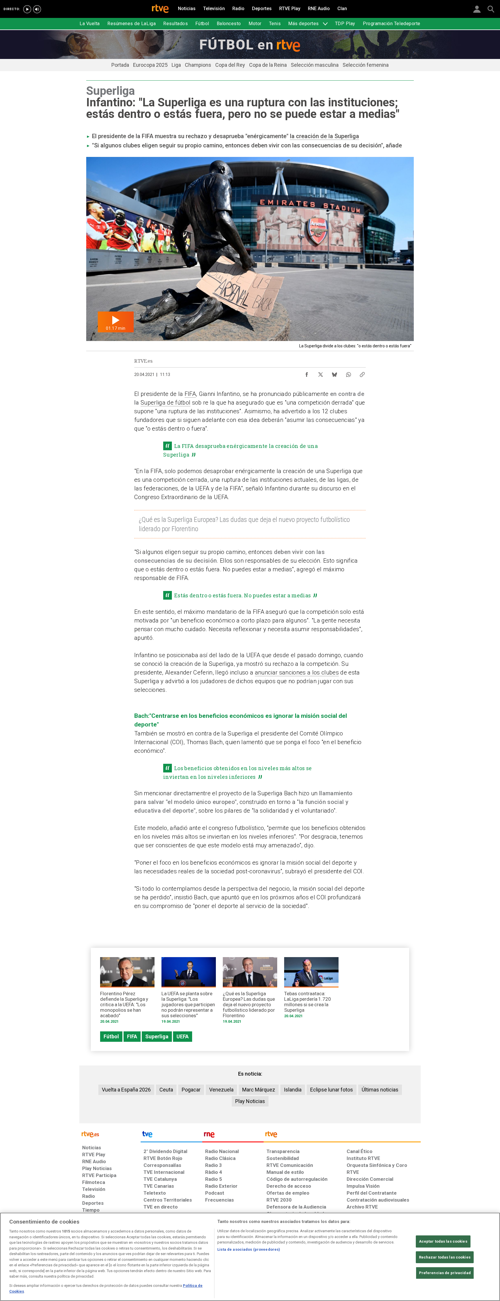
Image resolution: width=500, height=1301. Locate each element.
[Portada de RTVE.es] (160, 9)
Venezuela (221, 1090)
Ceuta (166, 1090)
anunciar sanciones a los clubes (297, 672)
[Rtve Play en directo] (27, 9)
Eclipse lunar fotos (331, 1090)
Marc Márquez (258, 1090)
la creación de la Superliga (324, 136)
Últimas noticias (380, 1090)
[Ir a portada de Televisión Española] (171, 1135)
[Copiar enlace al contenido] (362, 373)
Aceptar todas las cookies (443, 1241)
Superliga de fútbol (165, 402)
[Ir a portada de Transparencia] (342, 1135)
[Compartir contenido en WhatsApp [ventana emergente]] (348, 373)
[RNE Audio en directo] (37, 9)
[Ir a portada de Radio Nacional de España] (233, 1135)
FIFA (190, 393)
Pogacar (191, 1090)
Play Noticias (250, 1101)
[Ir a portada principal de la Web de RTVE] (110, 1134)
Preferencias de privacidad (445, 1273)
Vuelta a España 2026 (126, 1090)
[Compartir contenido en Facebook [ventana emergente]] (307, 373)
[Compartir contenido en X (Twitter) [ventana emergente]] (321, 373)
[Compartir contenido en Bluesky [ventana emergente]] (334, 373)
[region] (250, 1257)
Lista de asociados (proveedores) (248, 1249)
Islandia (293, 1090)
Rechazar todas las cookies (444, 1257)
